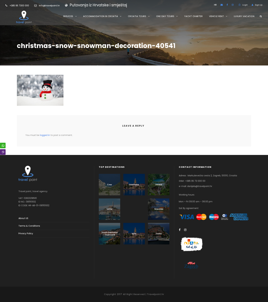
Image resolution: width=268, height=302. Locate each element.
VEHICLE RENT (216, 16)
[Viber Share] (3, 152)
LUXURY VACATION (244, 16)
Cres (109, 184)
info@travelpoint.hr (49, 5)
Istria (109, 209)
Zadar (159, 233)
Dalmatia (134, 184)
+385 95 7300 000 (20, 5)
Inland (158, 184)
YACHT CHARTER (193, 16)
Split (134, 233)
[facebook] (227, 4)
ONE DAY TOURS (165, 16)
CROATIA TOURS (137, 16)
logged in (45, 135)
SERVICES (68, 16)
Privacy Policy (25, 233)
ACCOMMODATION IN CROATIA (100, 16)
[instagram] (233, 4)
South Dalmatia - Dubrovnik (109, 233)
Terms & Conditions (29, 225)
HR (215, 4)
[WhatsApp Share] (3, 145)
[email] (222, 4)
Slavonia (158, 209)
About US (23, 218)
